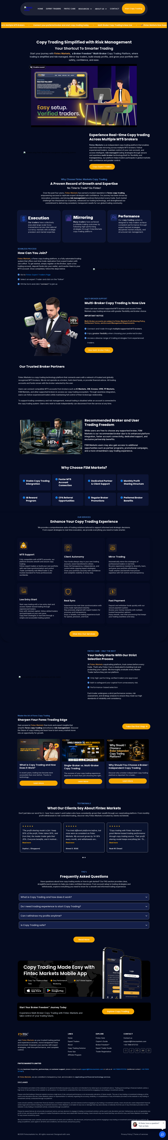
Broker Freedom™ (102, 1045)
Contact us (128, 1038)
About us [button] (100, 9)
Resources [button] (84, 9)
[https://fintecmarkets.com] (29, 8)
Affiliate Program (74, 1055)
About (70, 1045)
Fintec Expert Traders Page (38, 274)
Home (70, 1038)
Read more (26, 843)
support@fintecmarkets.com (135, 1041)
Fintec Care (100, 1038)
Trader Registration (103, 1052)
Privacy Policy (126, 1134)
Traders (76, 1041)
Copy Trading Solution (77, 1048)
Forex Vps (72, 1052)
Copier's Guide (102, 1041)
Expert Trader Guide (104, 1048)
